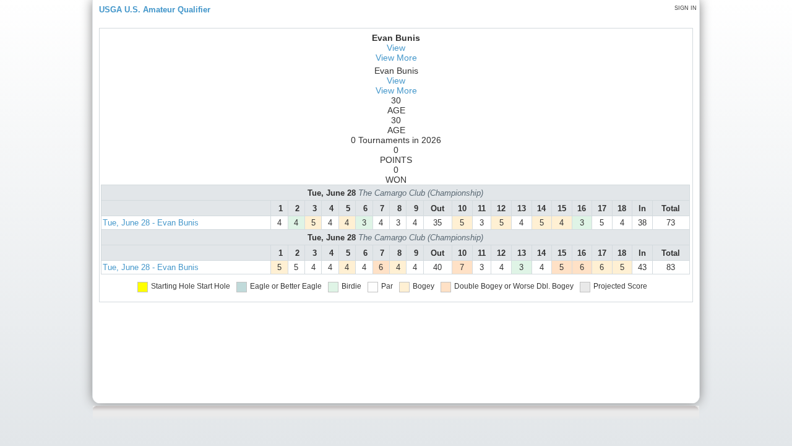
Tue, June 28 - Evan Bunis (151, 222)
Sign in (685, 8)
